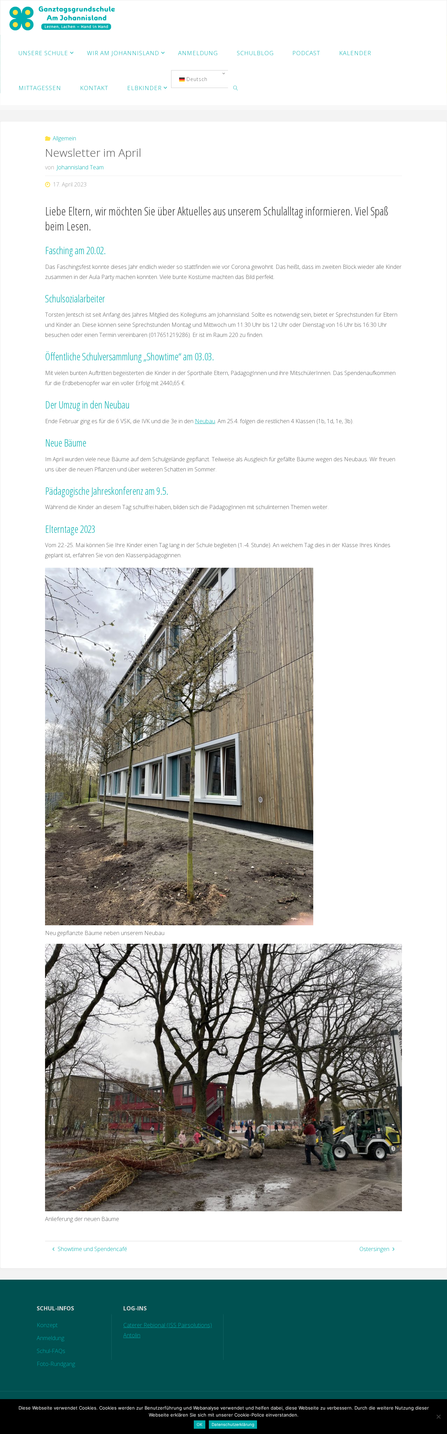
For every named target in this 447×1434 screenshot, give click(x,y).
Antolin (131, 1335)
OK (200, 1424)
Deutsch (196, 79)
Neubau (205, 421)
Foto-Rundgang (56, 1364)
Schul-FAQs (51, 1351)
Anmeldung (50, 1338)
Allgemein (64, 138)
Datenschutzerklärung (233, 1424)
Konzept (47, 1325)
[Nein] (438, 1416)
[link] (235, 87)
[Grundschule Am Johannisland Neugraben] (63, 18)
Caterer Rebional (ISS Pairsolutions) (167, 1325)
